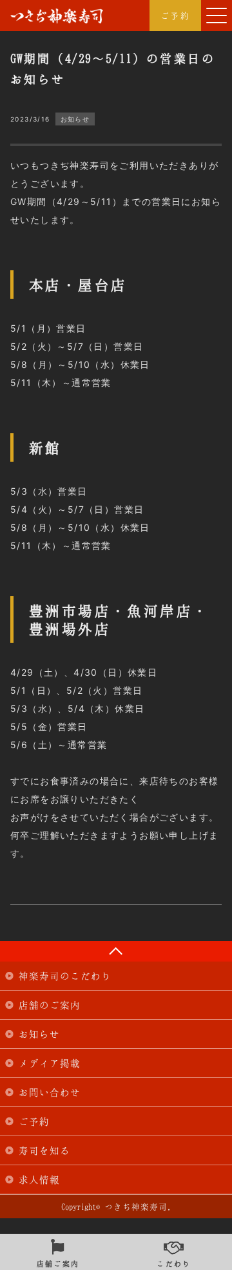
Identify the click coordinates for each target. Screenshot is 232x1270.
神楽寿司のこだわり (65, 976)
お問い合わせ (50, 1092)
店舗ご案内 (58, 1262)
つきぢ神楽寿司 (56, 16)
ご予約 (175, 15)
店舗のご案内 (50, 1005)
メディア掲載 (50, 1063)
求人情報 (39, 1179)
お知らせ (39, 1034)
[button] (216, 15)
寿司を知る (44, 1150)
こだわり (174, 1262)
